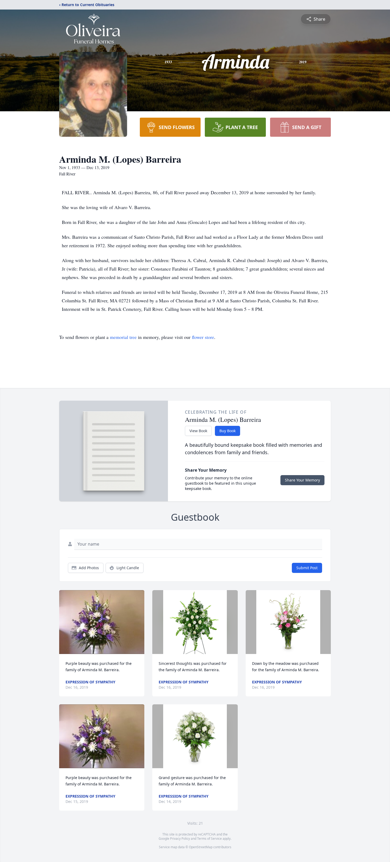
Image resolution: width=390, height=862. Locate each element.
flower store (203, 337)
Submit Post (307, 567)
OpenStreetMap (201, 847)
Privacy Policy (180, 838)
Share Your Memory (302, 480)
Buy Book (227, 430)
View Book (198, 430)
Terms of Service (209, 838)
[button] (101, 622)
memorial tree (123, 337)
